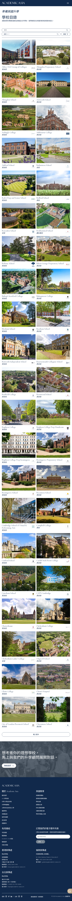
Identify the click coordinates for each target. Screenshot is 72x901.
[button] (68, 3)
